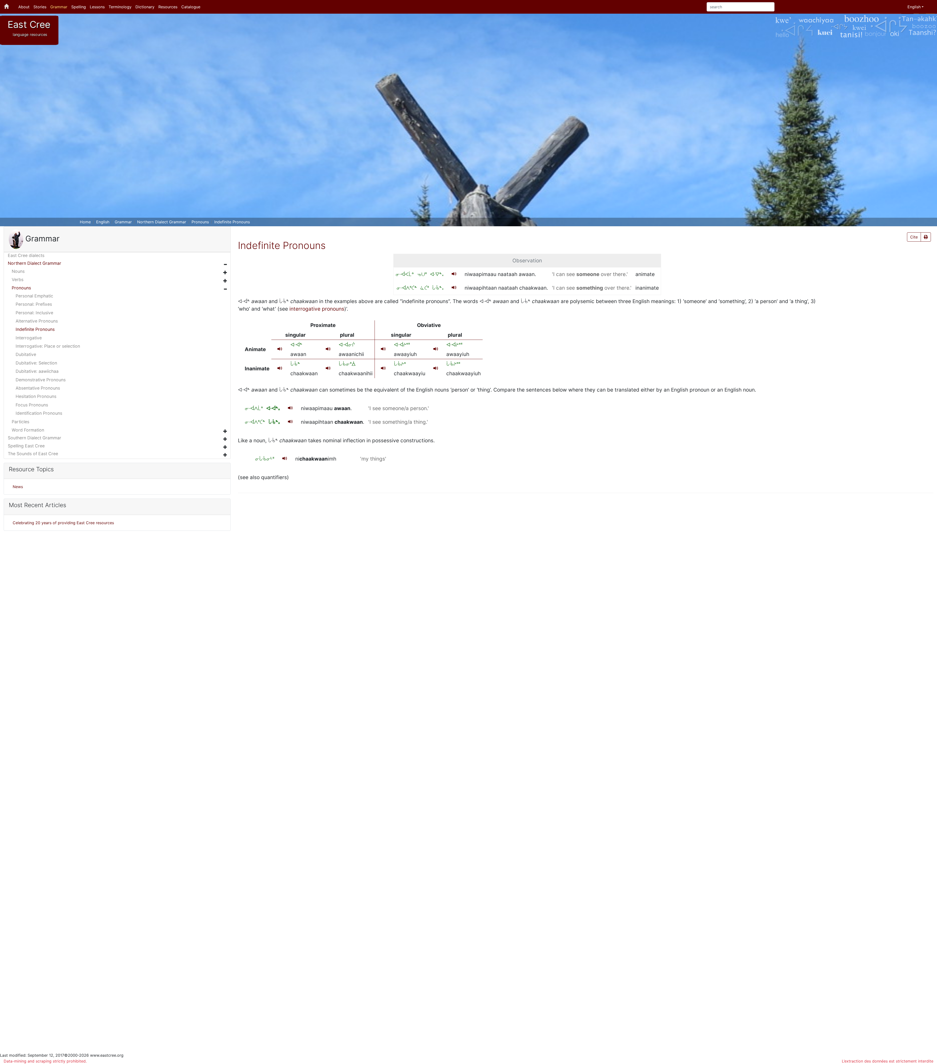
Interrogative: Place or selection (48, 346)
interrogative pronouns (316, 309)
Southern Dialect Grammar (34, 437)
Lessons (97, 6)
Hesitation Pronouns (36, 396)
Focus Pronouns (32, 404)
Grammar (58, 6)
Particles (20, 421)
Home (85, 221)
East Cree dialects (26, 255)
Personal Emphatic (34, 295)
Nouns (18, 271)
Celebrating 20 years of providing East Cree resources (63, 522)
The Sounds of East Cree (33, 453)
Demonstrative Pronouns (41, 379)
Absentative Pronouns (38, 388)
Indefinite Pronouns (232, 221)
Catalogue (190, 6)
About (24, 6)
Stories (39, 6)
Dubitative (26, 354)
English (102, 221)
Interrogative (29, 337)
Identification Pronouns (39, 413)
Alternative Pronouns (37, 321)
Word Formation (28, 430)
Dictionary (144, 6)
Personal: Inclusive (34, 312)
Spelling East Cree (26, 445)
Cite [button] (914, 237)
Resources (167, 6)
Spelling (78, 6)
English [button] (914, 6)
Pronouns (200, 221)
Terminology (120, 6)
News (18, 486)
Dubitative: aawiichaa (37, 371)
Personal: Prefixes (34, 304)
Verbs (17, 279)
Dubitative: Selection (36, 362)
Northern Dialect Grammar (161, 221)
